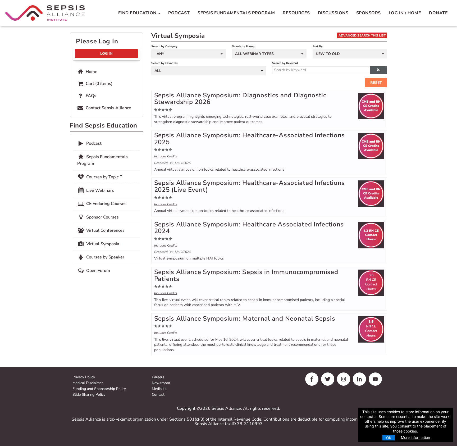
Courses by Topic (102, 177)
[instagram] (343, 379)
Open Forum (97, 271)
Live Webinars (99, 190)
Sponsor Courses (102, 217)
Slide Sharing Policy (88, 395)
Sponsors (368, 13)
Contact (158, 395)
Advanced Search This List (362, 35)
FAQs (90, 96)
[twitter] (327, 379)
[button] (378, 70)
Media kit (159, 389)
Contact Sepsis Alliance (108, 108)
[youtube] (375, 379)
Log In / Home (405, 13)
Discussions (333, 13)
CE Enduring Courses (105, 204)
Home (91, 72)
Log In (106, 53)
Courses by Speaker (104, 257)
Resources (296, 13)
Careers (158, 377)
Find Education (138, 13)
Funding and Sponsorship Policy (99, 389)
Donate (438, 13)
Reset (376, 82)
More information (415, 437)
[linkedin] (359, 379)
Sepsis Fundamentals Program (236, 13)
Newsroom (161, 383)
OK (388, 437)
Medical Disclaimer (87, 383)
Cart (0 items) (98, 84)
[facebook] (311, 379)
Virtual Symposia (102, 244)
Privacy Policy (83, 377)
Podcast (179, 13)
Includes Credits (165, 156)
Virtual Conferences (105, 230)
